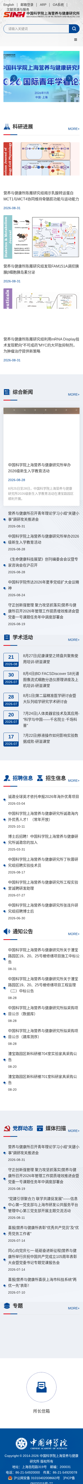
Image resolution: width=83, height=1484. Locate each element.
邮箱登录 (27, 4)
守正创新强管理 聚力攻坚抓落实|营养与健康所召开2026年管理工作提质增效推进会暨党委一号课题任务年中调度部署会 (43, 611)
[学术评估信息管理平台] (41, 1357)
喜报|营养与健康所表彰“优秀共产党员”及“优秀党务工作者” (43, 1231)
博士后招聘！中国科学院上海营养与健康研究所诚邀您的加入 (43, 839)
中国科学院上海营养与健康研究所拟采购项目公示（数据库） (43, 1011)
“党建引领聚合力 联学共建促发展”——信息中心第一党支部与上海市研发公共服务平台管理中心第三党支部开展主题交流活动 (43, 1205)
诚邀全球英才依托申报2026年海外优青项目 (43, 797)
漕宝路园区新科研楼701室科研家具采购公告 (42, 1080)
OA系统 (58, 4)
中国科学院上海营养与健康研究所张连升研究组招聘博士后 (43, 908)
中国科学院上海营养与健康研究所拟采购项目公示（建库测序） (43, 1034)
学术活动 (23, 637)
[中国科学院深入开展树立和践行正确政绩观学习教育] (41, 1331)
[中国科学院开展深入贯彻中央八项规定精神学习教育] (41, 1382)
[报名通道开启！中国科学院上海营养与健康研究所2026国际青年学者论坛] (41, 80)
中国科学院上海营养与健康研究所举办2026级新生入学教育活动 (43, 539)
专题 (18, 1306)
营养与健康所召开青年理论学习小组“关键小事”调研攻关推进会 (43, 516)
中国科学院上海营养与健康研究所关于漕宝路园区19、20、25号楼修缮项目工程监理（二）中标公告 (43, 985)
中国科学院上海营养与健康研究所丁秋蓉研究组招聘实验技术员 (43, 862)
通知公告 (23, 931)
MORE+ (74, 129)
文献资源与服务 (18, 9)
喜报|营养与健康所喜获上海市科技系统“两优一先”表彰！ (42, 1283)
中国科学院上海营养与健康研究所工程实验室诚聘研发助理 (43, 885)
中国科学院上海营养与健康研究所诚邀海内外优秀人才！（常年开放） (43, 817)
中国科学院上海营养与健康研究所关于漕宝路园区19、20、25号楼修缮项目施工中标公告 (44, 956)
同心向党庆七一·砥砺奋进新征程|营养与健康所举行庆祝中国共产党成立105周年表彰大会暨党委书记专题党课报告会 (42, 1257)
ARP (43, 4)
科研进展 (23, 126)
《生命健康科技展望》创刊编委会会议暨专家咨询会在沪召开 (43, 562)
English (8, 4)
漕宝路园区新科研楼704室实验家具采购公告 (42, 1057)
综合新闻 (23, 392)
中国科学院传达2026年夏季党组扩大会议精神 (43, 585)
